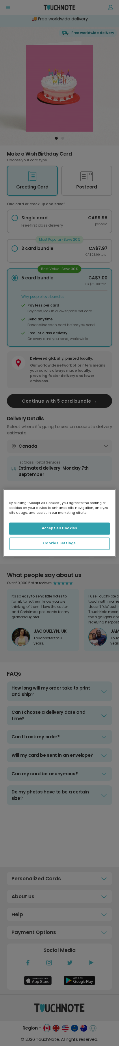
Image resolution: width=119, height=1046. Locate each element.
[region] (59, 523)
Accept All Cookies (59, 528)
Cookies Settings (59, 543)
